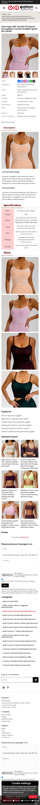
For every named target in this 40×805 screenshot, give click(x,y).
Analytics (17, 800)
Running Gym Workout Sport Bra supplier (16, 425)
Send (5, 585)
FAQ (2, 731)
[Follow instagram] (8, 687)
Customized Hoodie (8, 705)
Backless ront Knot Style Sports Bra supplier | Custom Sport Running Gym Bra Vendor (29, 493)
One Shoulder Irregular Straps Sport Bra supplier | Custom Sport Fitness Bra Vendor (10, 524)
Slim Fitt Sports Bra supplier (11, 416)
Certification (6, 733)
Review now (25, 537)
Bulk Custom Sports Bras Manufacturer (16, 16)
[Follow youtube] (3, 687)
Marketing (36, 800)
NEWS (3, 728)
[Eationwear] (20, 8)
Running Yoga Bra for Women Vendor (15, 428)
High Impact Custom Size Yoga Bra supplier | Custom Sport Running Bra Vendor (9, 463)
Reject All (9, 796)
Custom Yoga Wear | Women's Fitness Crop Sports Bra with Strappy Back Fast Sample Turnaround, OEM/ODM (29, 464)
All (9, 14)
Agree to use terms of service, (18, 581)
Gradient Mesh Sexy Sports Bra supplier (15, 422)
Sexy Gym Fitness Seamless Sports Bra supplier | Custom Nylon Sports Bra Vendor (29, 524)
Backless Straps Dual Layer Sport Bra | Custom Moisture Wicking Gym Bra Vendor (9, 494)
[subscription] (36, 679)
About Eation (6, 715)
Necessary (8, 800)
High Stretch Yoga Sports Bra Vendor (15, 419)
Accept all (33, 796)
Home (4, 14)
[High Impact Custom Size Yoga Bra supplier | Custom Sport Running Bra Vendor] (10, 449)
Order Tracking (7, 735)
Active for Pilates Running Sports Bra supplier (17, 432)
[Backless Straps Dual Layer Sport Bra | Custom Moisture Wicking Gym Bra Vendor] (10, 479)
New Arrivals (5, 701)
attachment (8, 575)
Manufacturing (7, 719)
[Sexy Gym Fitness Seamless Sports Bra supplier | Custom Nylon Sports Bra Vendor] (30, 510)
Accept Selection (21, 796)
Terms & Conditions (28, 581)
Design (4, 717)
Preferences (27, 800)
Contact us (5, 737)
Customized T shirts (8, 707)
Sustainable (5, 721)
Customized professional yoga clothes (15, 703)
